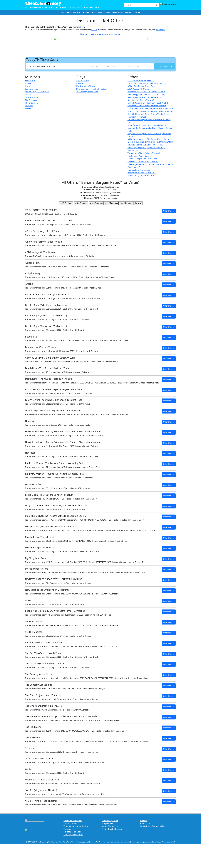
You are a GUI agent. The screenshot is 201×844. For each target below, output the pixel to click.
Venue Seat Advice (110, 826)
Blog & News (107, 823)
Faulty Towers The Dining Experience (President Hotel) (151, 108)
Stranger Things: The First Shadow (91, 89)
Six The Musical (32, 97)
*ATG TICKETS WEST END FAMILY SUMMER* (146, 83)
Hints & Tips (104, 12)
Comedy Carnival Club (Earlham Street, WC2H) (147, 103)
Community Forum (110, 820)
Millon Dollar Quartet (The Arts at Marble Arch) (148, 139)
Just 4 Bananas (81, 203)
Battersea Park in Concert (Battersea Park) (146, 91)
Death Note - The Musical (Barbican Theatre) (146, 105)
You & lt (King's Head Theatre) (140, 175)
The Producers (31, 100)
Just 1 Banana (126, 203)
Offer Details (168, 211)
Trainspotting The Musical (138, 170)
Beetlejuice (30, 80)
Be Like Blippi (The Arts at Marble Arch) (144, 97)
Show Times (117, 12)
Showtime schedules (73, 820)
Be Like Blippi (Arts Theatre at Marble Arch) (146, 94)
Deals (93, 12)
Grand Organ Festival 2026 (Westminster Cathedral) (150, 111)
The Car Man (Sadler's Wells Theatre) (143, 153)
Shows (76, 12)
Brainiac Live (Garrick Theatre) (140, 100)
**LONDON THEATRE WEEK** (140, 80)
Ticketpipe (68, 829)
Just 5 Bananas (66, 203)
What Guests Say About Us (152, 826)
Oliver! (28, 94)
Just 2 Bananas (111, 203)
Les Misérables (31, 89)
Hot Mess (29, 86)
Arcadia (79, 83)
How (82, 27)
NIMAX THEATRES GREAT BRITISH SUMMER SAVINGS (150, 142)
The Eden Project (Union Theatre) (142, 158)
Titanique (29, 105)
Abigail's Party (82, 80)
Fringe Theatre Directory (113, 829)
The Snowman (31, 103)
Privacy (143, 820)
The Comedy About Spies (87, 91)
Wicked (28, 108)
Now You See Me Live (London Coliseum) (145, 144)
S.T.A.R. (94, 29)
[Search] (156, 5)
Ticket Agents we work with (76, 826)
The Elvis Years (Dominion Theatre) (142, 161)
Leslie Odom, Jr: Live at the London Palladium (147, 125)
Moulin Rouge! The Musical (37, 91)
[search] (58, 66)
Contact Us (145, 823)
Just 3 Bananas (96, 203)
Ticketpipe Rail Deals (73, 831)
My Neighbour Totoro (85, 86)
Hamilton (29, 83)
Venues (85, 12)
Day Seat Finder (132, 12)
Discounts (66, 12)
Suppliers (160, 29)
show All (138, 203)
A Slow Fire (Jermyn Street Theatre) (142, 86)
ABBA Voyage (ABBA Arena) (139, 89)
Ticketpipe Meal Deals (73, 834)
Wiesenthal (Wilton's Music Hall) (141, 172)
